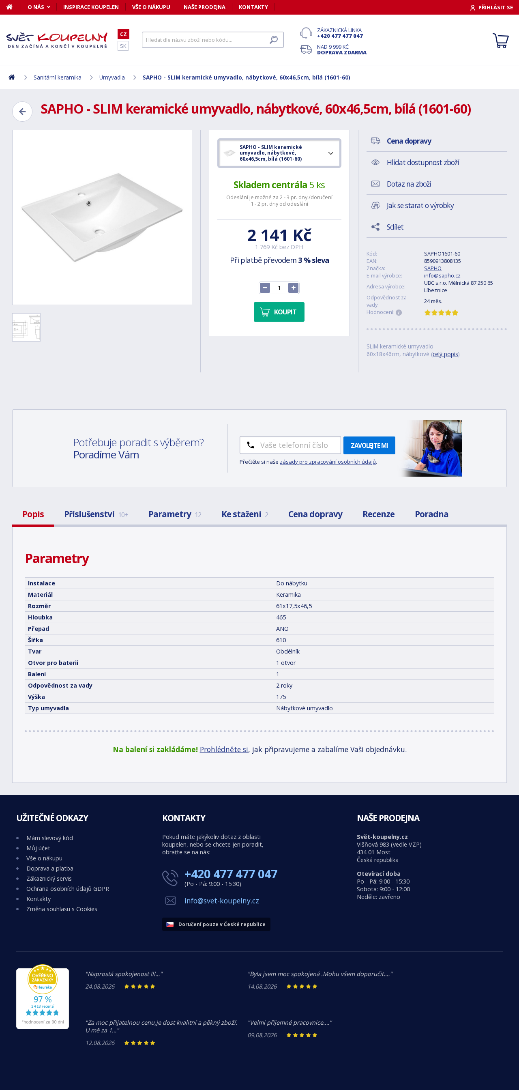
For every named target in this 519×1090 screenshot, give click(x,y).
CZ (123, 34)
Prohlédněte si (224, 749)
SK (123, 45)
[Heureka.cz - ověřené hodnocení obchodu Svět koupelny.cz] (42, 1027)
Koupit (285, 311)
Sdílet (395, 227)
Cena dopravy (315, 514)
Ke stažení (244, 514)
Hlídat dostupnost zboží (423, 162)
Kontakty (253, 7)
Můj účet (38, 848)
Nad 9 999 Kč (342, 49)
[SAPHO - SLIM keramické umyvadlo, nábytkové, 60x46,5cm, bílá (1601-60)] (102, 217)
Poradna (431, 514)
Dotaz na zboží (409, 184)
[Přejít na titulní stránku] (56, 40)
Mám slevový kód (49, 838)
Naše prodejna (204, 7)
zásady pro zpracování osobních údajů (328, 461)
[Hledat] (274, 40)
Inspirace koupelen (91, 7)
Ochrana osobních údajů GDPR (67, 888)
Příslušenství (96, 514)
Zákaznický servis (49, 878)
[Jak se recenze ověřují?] (399, 313)
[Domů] (13, 7)
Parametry (174, 514)
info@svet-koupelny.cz (221, 900)
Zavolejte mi (369, 445)
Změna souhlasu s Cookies (61, 909)
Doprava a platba (49, 868)
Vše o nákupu (151, 7)
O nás (36, 7)
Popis (33, 514)
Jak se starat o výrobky (420, 205)
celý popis (445, 354)
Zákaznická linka (340, 32)
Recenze (378, 514)
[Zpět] (22, 111)
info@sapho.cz (442, 275)
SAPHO (433, 268)
